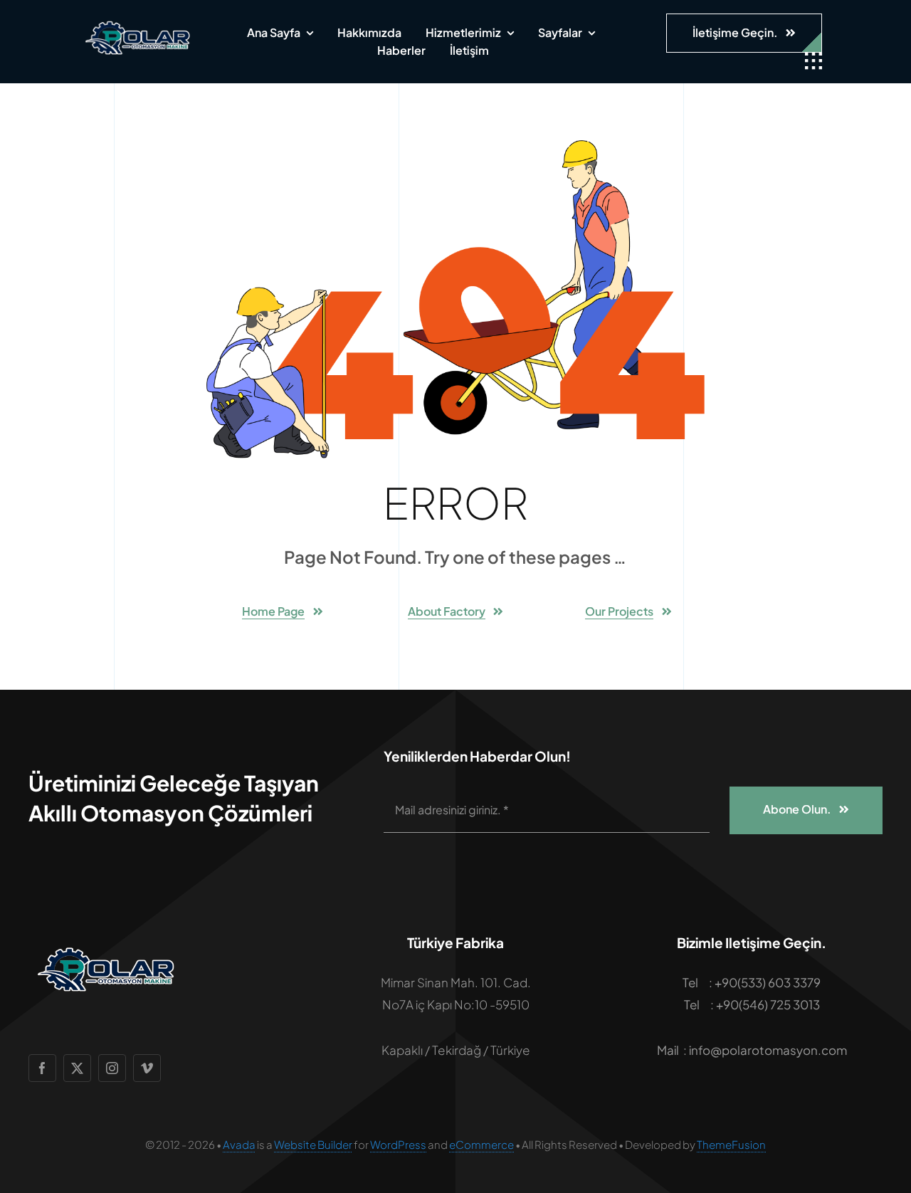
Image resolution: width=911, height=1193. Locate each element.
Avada (239, 1144)
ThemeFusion (731, 1144)
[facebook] (42, 1068)
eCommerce (481, 1144)
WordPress (398, 1144)
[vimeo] (147, 1068)
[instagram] (112, 1068)
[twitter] (77, 1068)
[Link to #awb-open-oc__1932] (813, 61)
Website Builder (313, 1144)
